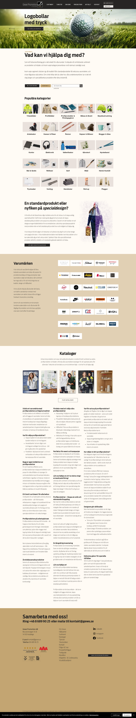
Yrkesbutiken (63, 642)
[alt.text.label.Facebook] (94, 638)
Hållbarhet (62, 632)
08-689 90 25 (33, 642)
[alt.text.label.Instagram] (94, 633)
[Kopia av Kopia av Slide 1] (68, 43)
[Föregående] (12, 29)
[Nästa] (124, 29)
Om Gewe (62, 629)
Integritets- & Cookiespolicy (68, 658)
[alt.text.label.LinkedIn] (94, 629)
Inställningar (116, 715)
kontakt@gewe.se (82, 621)
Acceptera (127, 715)
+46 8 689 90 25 (39, 621)
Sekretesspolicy (94, 715)
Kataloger (62, 637)
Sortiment (62, 634)
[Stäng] (134, 715)
